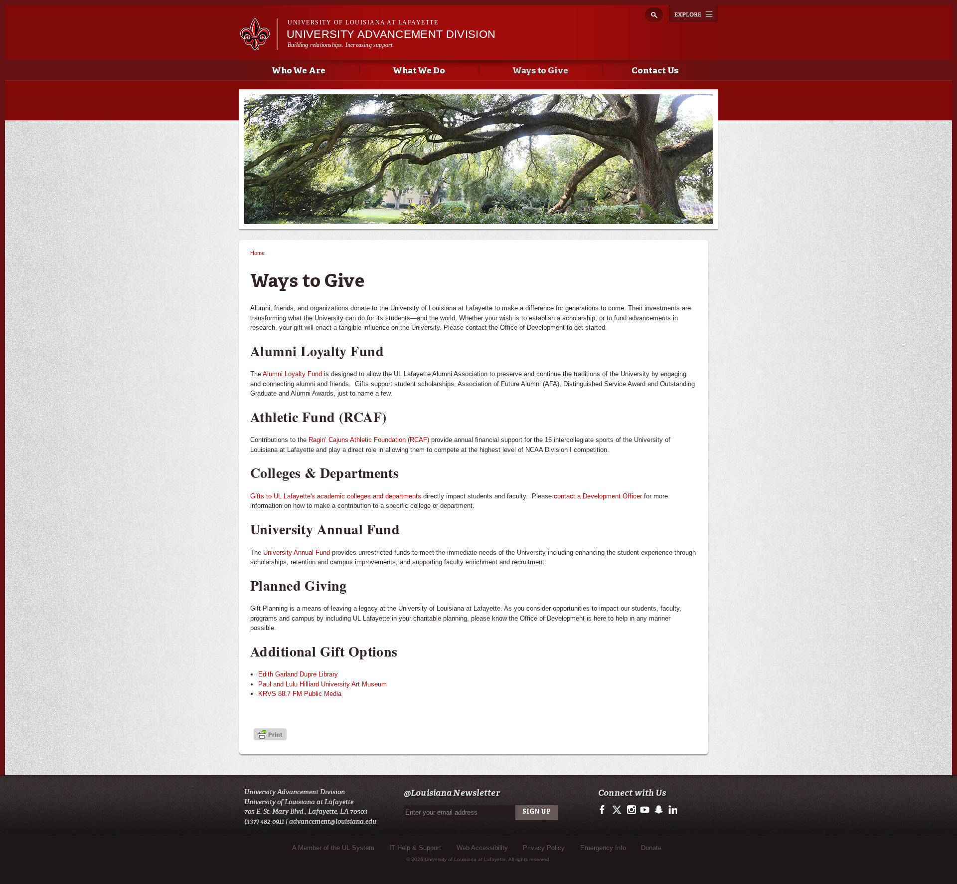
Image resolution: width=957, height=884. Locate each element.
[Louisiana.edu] (258, 45)
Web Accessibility (482, 848)
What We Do (419, 71)
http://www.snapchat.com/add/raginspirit (658, 810)
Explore (693, 13)
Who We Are (298, 71)
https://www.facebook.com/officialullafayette (604, 810)
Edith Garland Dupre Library (298, 674)
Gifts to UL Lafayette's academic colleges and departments (335, 496)
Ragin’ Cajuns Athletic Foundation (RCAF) (369, 439)
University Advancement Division (391, 34)
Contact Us (655, 71)
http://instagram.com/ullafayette (631, 810)
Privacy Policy (544, 848)
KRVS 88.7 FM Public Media (299, 693)
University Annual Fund (296, 552)
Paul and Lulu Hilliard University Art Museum (322, 684)
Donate (651, 848)
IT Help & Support (415, 848)
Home (257, 253)
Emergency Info (603, 848)
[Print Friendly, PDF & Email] (270, 735)
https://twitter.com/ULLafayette (618, 810)
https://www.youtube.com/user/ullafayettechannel (644, 810)
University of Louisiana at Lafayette (363, 22)
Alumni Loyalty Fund (292, 374)
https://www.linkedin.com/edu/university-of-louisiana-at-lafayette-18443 (671, 810)
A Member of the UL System (333, 848)
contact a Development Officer (598, 496)
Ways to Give (540, 71)
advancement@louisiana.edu (332, 821)
